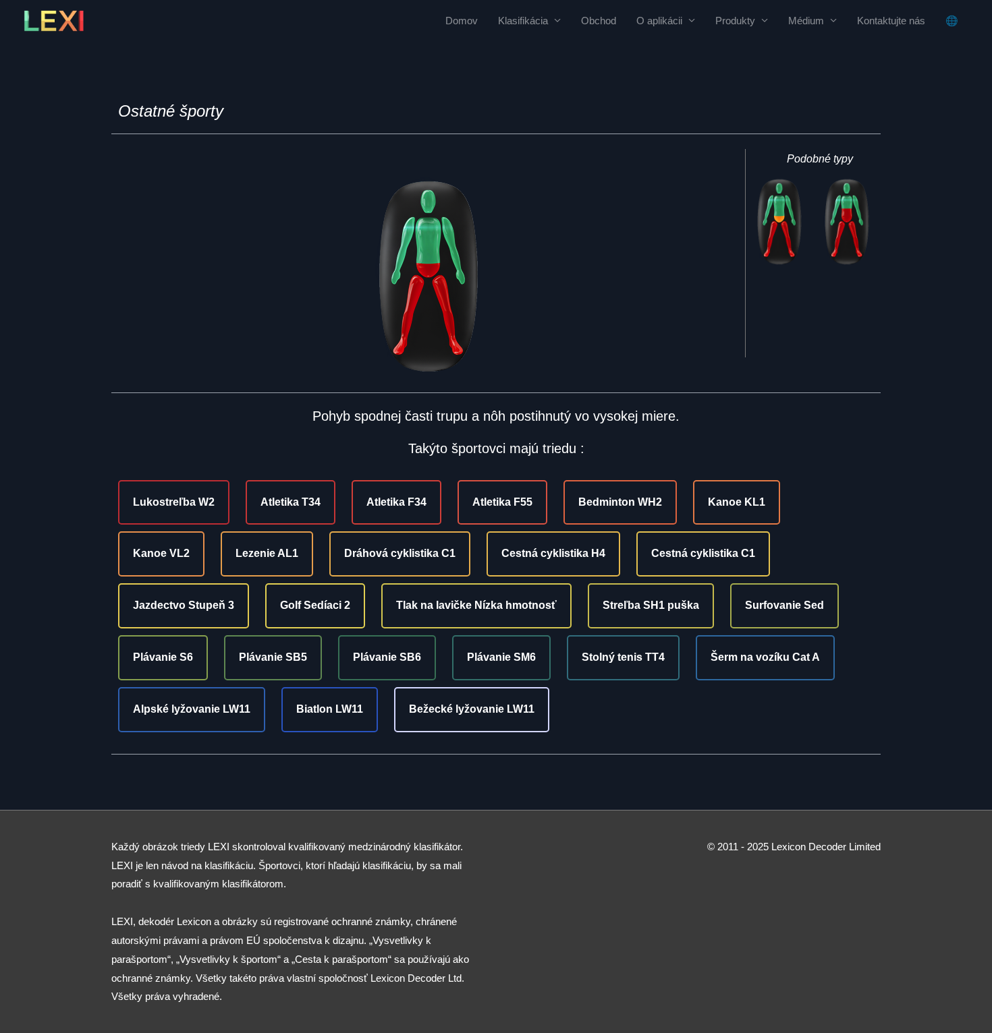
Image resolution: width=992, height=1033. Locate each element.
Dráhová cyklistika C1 (400, 553)
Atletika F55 (502, 502)
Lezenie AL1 (267, 553)
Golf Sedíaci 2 (315, 605)
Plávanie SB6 (387, 657)
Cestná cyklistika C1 (703, 553)
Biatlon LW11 (329, 709)
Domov (461, 20)
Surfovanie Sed (784, 605)
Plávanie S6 (163, 657)
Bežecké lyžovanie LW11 (471, 709)
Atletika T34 (290, 502)
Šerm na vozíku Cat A (765, 657)
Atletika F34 (396, 502)
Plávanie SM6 (501, 657)
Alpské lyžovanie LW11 (191, 709)
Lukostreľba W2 (174, 502)
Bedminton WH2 (620, 502)
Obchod (598, 20)
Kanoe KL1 (736, 502)
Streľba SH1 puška (651, 605)
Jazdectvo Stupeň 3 (183, 605)
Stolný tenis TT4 (623, 657)
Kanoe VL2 (161, 553)
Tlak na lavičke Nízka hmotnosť (476, 605)
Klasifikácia (523, 20)
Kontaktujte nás (891, 20)
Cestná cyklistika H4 (553, 553)
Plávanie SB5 (273, 657)
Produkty (735, 20)
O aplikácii (659, 20)
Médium (806, 20)
